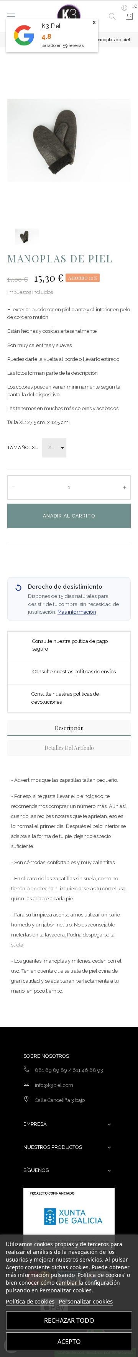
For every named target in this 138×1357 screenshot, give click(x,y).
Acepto (69, 1341)
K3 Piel (51, 26)
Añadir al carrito (69, 516)
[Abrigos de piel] (69, 16)
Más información (77, 612)
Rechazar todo (69, 1320)
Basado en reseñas (62, 45)
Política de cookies (30, 1301)
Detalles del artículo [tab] (69, 747)
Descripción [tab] (69, 728)
